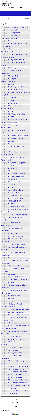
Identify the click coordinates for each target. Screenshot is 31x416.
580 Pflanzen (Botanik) (15, 198)
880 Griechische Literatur (16, 339)
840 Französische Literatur (16, 323)
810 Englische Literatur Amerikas (18, 309)
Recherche (11, 19)
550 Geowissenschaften (16, 190)
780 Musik (11, 282)
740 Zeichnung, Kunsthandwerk (18, 266)
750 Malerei (11, 274)
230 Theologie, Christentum (17, 87)
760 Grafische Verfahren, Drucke (19, 277)
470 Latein (11, 165)
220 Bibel (11, 84)
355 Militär (11, 117)
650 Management (13, 233)
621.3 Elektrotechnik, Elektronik (18, 214)
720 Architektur (13, 258)
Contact (15, 406)
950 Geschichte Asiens (15, 374)
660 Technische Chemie (15, 236)
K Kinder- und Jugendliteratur (17, 391)
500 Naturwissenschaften (16, 176)
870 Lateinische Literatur (16, 336)
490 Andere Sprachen (15, 171)
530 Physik (11, 184)
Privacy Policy (15, 402)
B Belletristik (12, 388)
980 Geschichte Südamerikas (17, 383)
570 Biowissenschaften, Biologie (18, 195)
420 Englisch (12, 141)
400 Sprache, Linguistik (15, 138)
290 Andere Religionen (15, 89)
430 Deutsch (12, 144)
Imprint (15, 399)
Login (11, 8)
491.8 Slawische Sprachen (16, 173)
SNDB (21, 19)
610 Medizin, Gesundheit (16, 206)
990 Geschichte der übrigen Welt (18, 385)
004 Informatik (12, 30)
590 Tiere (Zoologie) (14, 201)
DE (17, 8)
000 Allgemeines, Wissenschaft (18, 27)
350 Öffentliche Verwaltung (17, 114)
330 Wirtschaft (12, 103)
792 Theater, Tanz (14, 296)
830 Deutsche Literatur (15, 315)
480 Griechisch (13, 168)
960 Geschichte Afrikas (15, 377)
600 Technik (11, 204)
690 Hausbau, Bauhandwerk (17, 244)
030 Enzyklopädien (14, 41)
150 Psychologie (13, 76)
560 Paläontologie (13, 193)
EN (21, 8)
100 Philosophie (13, 68)
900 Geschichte (13, 350)
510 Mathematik (13, 179)
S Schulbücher (12, 393)
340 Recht (11, 111)
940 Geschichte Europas (16, 369)
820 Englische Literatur (15, 312)
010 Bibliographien (14, 33)
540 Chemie (12, 187)
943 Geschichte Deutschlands (17, 372)
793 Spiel (11, 298)
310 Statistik (12, 97)
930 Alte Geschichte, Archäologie (19, 366)
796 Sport (11, 301)
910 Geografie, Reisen (15, 353)
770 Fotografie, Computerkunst (18, 279)
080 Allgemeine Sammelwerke (18, 60)
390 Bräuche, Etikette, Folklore (18, 135)
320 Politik (11, 100)
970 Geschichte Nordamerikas (18, 380)
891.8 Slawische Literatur (16, 347)
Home (3, 19)
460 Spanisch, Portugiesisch (17, 163)
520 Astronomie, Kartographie (17, 182)
